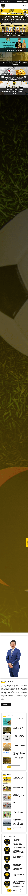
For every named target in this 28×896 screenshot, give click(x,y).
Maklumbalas (27, 542)
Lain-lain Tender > (12, 890)
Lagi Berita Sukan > (12, 828)
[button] (23, 6)
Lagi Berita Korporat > (13, 767)
